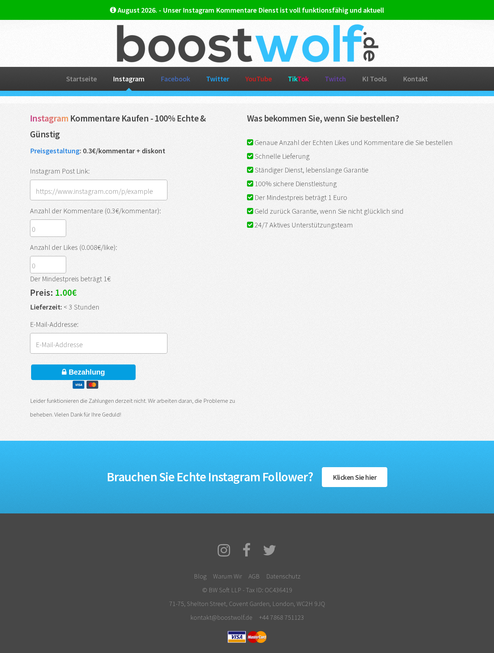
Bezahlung (86, 372)
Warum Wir (227, 576)
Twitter (217, 78)
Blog (200, 576)
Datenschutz (283, 576)
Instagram (129, 78)
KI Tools (374, 78)
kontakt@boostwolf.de (221, 617)
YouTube (258, 78)
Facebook (175, 78)
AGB (254, 576)
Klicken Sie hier (354, 477)
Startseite (81, 78)
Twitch (335, 78)
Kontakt (415, 78)
